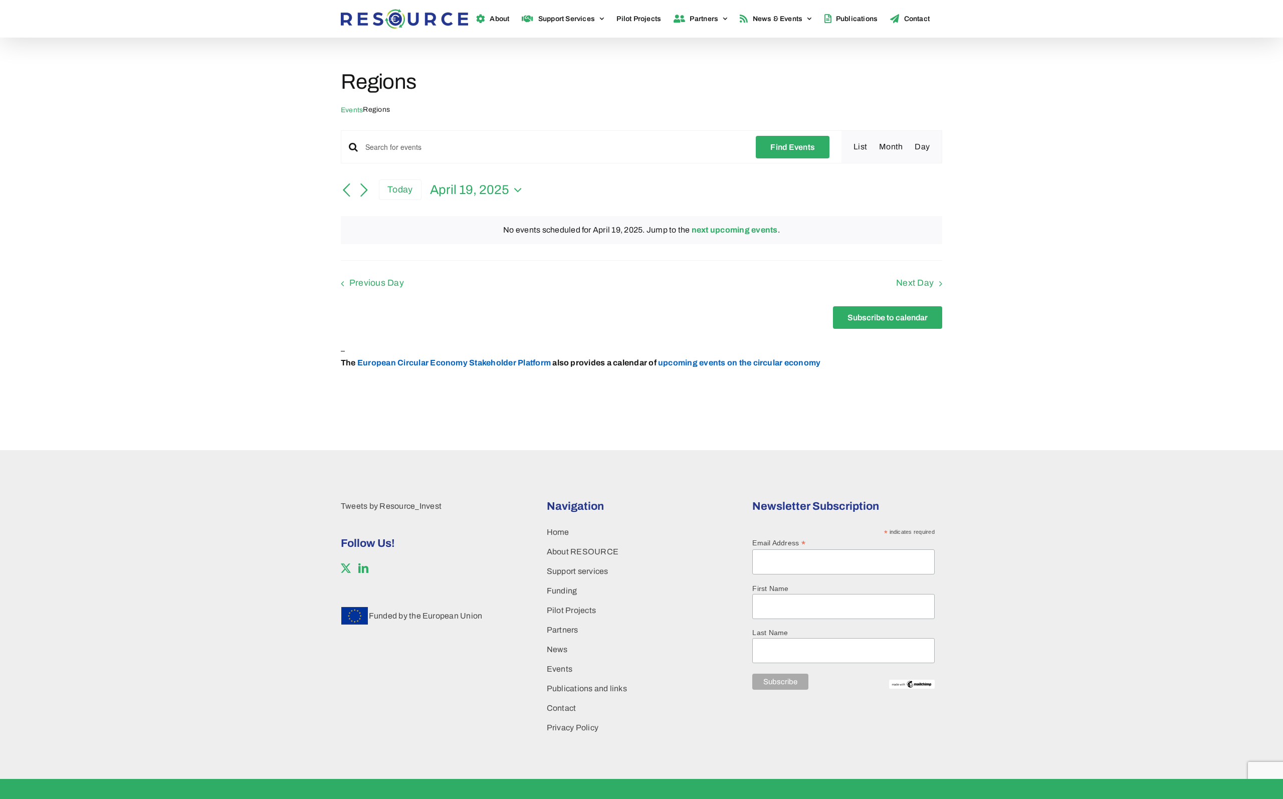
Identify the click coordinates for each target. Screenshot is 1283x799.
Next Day (915, 283)
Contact (561, 708)
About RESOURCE (582, 551)
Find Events (792, 147)
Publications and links (587, 688)
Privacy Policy (572, 727)
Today (399, 189)
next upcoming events (735, 230)
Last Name (770, 633)
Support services (577, 571)
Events (352, 110)
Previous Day (376, 283)
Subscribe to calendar (887, 317)
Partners (562, 630)
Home (558, 532)
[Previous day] (347, 190)
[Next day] (364, 190)
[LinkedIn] (363, 568)
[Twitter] (346, 568)
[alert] (641, 230)
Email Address (778, 543)
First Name (770, 588)
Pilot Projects (571, 610)
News (557, 649)
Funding (562, 590)
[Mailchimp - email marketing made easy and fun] (912, 684)
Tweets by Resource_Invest (391, 506)
